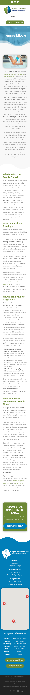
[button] (4, 603)
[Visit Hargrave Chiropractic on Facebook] (10, 691)
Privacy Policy (18, 686)
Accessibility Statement (9, 686)
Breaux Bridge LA (9, 74)
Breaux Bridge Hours (15, 660)
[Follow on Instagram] (15, 2)
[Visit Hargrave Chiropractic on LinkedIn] (21, 691)
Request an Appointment (15, 22)
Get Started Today (15, 526)
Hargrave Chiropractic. (19, 676)
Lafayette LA (20, 74)
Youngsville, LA (15, 579)
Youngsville (7, 284)
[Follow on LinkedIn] (18, 2)
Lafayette (16, 282)
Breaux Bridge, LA (15, 569)
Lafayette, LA (15, 560)
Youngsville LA (9, 76)
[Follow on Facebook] (12, 2)
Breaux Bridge (7, 282)
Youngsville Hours (15, 666)
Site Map (25, 686)
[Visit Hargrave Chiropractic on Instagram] (14, 691)
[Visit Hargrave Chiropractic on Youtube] (18, 691)
